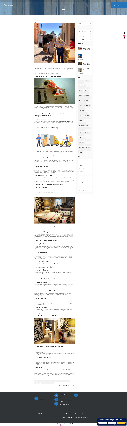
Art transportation (44, 383)
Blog (51, 5)
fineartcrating (81, 117)
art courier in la (37, 381)
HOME (22, 5)
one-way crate (88, 145)
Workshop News (81, 39)
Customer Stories (81, 36)
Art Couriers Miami (50, 381)
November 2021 (81, 176)
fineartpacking (81, 132)
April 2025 (80, 165)
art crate (56, 381)
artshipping (86, 100)
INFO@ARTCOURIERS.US (20, 1)
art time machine (87, 105)
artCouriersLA (81, 83)
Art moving (80, 95)
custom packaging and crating (39, 154)
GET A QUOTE (27, 5)
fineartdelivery (81, 120)
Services (40, 5)
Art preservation (81, 98)
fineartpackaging (81, 130)
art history (80, 93)
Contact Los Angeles (78, 417)
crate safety (87, 115)
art (62, 273)
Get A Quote (65, 413)
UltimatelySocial (71, 423)
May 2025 (80, 162)
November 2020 (81, 187)
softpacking (80, 152)
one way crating (81, 147)
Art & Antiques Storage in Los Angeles (66, 417)
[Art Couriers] (9, 5)
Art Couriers (44, 381)
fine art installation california (83, 125)
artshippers (80, 100)
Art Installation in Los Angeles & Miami (81, 413)
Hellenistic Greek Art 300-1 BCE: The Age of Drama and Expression (86, 63)
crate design (80, 115)
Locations (46, 5)
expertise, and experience (64, 121)
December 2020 (81, 185)
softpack (89, 150)
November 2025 (81, 160)
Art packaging (66, 381)
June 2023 (80, 171)
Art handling (86, 90)
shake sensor (88, 147)
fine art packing (87, 132)
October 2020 (81, 190)
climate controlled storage (83, 112)
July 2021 (80, 179)
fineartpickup (81, 135)
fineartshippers (81, 140)
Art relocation (37, 383)
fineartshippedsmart (82, 137)
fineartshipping (88, 140)
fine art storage (81, 145)
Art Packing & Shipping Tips (83, 31)
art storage (80, 105)
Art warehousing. (81, 110)
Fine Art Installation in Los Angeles (84, 127)
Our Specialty (34, 5)
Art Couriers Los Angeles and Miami (47, 413)
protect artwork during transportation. (55, 263)
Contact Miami (85, 417)
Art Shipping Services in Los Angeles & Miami (67, 414)
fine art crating (51, 383)
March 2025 (80, 168)
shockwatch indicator (82, 150)
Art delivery (61, 381)
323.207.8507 (9, 1)
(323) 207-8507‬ (120, 5)
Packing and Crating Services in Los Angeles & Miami (69, 416)
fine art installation (82, 122)
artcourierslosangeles (82, 85)
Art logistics (86, 93)
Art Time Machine (82, 33)
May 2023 (80, 174)
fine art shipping (81, 142)
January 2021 (81, 182)
